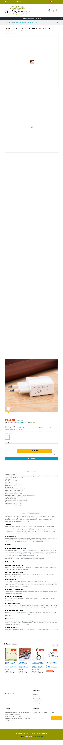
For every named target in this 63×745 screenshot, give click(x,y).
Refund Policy (36, 703)
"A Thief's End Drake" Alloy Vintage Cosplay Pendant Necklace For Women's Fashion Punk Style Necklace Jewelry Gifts (38, 666)
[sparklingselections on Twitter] (8, 693)
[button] (13, 31)
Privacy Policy (36, 696)
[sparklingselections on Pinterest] (10, 693)
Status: (29, 422)
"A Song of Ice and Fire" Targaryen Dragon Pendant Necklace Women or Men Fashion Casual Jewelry (24, 666)
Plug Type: (8, 442)
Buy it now (31, 458)
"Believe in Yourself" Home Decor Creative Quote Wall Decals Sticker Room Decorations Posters (51, 665)
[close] (61, 18)
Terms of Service (37, 700)
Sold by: (7, 422)
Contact (7, 708)
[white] (7, 437)
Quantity (7, 449)
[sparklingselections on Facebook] (5, 693)
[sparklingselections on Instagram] (13, 693)
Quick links (36, 690)
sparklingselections (17, 422)
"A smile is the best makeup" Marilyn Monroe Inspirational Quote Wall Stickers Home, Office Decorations (10, 666)
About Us (35, 694)
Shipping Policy (37, 698)
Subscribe (57, 718)
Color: (8, 433)
